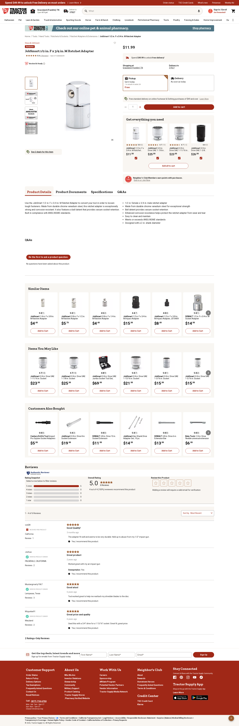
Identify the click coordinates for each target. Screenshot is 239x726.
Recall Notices (32, 695)
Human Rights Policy (56, 720)
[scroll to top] (231, 718)
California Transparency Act (90, 718)
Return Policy (32, 678)
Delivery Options (33, 682)
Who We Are (69, 675)
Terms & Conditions (146, 688)
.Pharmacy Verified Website (77, 698)
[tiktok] (201, 677)
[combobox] (200, 513)
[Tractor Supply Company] (14, 11)
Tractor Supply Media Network (114, 692)
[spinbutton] (132, 106)
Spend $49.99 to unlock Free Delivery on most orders (35, 2)
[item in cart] (233, 11)
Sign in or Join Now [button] (142, 180)
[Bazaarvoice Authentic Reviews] (38, 473)
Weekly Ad (229, 3)
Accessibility (120, 718)
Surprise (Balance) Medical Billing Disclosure (175, 718)
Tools (34, 36)
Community (69, 685)
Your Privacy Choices (46, 718)
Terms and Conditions (68, 718)
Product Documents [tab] (71, 192)
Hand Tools (44, 36)
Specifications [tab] (102, 192)
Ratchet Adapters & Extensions (84, 36)
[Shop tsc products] (119, 28)
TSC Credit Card (145, 701)
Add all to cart (168, 166)
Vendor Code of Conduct (76, 720)
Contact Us (31, 692)
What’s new (203, 3)
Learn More (74, 3)
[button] (80, 2)
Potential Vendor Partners (112, 685)
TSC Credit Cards (185, 3)
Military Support (71, 688)
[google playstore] (199, 697)
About (140, 675)
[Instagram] (188, 677)
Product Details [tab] (39, 192)
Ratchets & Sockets (59, 36)
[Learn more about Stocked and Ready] (44, 64)
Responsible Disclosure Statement (141, 718)
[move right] (208, 312)
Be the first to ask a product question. (48, 257)
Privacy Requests (120, 720)
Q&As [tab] (121, 192)
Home (27, 36)
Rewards (141, 678)
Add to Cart (43, 331)
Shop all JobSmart (32, 43)
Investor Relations (72, 678)
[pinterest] (181, 677)
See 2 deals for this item (42, 152)
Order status (168, 3)
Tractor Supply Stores (74, 695)
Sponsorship (105, 678)
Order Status (32, 675)
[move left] (30, 312)
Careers (103, 675)
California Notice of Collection (99, 720)
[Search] (86, 11)
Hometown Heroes (145, 682)
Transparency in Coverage (35, 720)
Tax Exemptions (33, 685)
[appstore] (180, 697)
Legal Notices (108, 718)
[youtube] (194, 677)
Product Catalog (72, 692)
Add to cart (179, 107)
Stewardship (70, 682)
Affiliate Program (107, 682)
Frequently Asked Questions (39, 688)
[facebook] (174, 677)
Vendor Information (109, 688)
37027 (172, 68)
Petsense (216, 3)
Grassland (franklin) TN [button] (133, 68)
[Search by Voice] (199, 11)
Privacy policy (30, 718)
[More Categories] (233, 20)
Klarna (140, 704)
